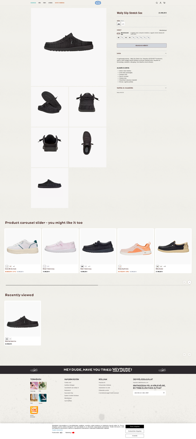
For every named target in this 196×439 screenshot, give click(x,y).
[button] (189, 282)
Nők (40, 2)
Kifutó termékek (59, 2)
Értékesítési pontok (104, 390)
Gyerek (50, 2)
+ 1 (14, 266)
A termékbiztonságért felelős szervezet (109, 393)
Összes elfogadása (135, 426)
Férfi (44, 2)
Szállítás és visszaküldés (125, 88)
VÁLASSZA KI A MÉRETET (142, 45)
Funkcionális (55, 432)
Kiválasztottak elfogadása (134, 431)
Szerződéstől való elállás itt (71, 387)
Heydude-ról (102, 382)
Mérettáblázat (163, 30)
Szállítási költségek (69, 385)
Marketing (68, 432)
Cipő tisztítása (68, 401)
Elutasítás (134, 435)
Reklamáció (67, 390)
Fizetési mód (67, 382)
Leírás (119, 53)
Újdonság (33, 2)
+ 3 (165, 266)
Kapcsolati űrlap (68, 393)
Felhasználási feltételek (105, 385)
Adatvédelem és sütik (104, 387)
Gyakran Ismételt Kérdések (71, 395)
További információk (57, 430)
